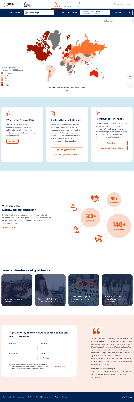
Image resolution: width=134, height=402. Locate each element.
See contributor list (8, 227)
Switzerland (108, 21)
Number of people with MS (91, 12)
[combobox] (55, 357)
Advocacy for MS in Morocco (13, 300)
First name (12, 343)
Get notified (60, 366)
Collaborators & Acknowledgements (12, 397)
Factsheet (78, 6)
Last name (44, 343)
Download (118, 12)
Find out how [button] (111, 143)
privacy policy (15, 368)
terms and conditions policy (28, 368)
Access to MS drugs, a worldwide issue (48, 300)
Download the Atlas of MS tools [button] (112, 148)
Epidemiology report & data (66, 149)
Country (43, 353)
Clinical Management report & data (66, 155)
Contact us (65, 397)
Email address (13, 353)
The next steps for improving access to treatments (114, 299)
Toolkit (30, 397)
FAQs (56, 397)
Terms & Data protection (43, 397)
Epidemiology (34, 12)
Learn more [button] (12, 141)
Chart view (67, 6)
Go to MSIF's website (123, 4)
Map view (56, 6)
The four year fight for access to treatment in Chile (81, 299)
